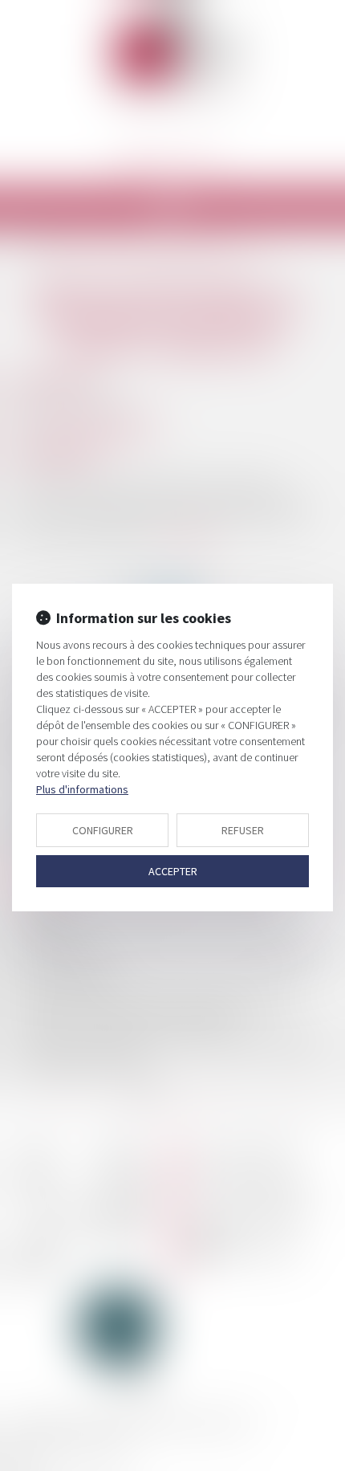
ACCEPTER (172, 871)
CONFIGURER (102, 830)
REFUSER (242, 830)
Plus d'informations (82, 789)
